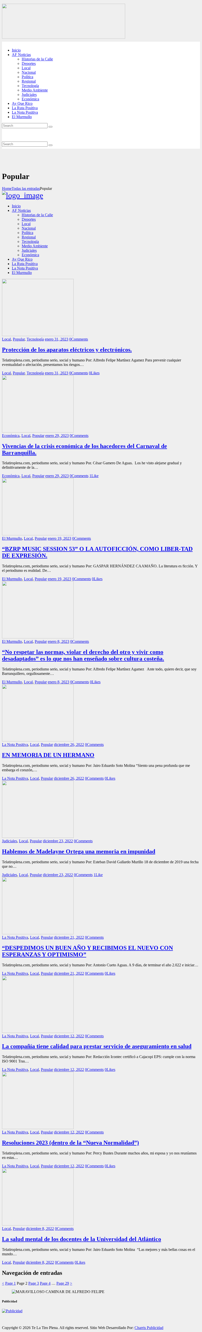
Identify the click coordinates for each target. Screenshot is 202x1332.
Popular (19, 339)
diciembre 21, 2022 (69, 937)
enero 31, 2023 (56, 339)
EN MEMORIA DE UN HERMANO (48, 755)
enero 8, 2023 (58, 641)
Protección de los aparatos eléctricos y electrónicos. (67, 349)
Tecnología (35, 339)
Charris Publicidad (149, 1328)
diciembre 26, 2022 (69, 744)
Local (6, 339)
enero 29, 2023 (57, 435)
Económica (10, 435)
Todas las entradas (26, 188)
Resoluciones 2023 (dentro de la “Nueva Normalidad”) (70, 1142)
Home (7, 188)
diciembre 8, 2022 (40, 1228)
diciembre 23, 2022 (58, 841)
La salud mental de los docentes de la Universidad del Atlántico (81, 1239)
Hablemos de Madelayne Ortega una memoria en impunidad (78, 851)
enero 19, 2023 (59, 538)
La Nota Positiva (15, 744)
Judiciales (9, 841)
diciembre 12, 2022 (69, 1036)
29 (62, 1283)
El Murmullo (12, 538)
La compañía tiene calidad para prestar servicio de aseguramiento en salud (96, 1046)
